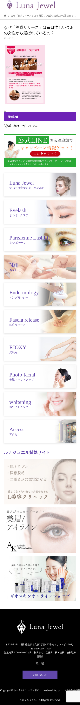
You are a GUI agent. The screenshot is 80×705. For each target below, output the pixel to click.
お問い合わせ (40, 675)
